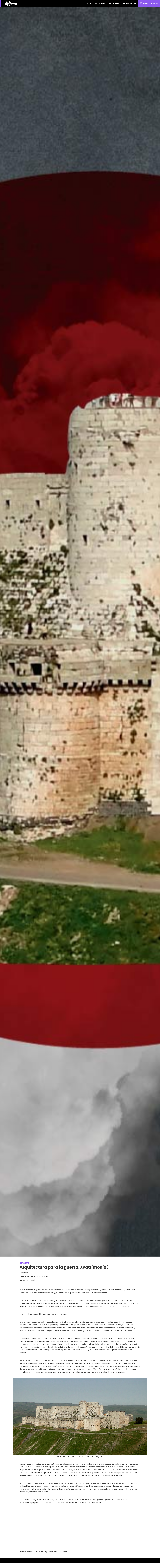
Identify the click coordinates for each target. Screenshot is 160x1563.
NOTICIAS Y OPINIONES (96, 3)
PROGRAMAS (114, 3)
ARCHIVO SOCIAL (129, 3)
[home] (11, 3)
